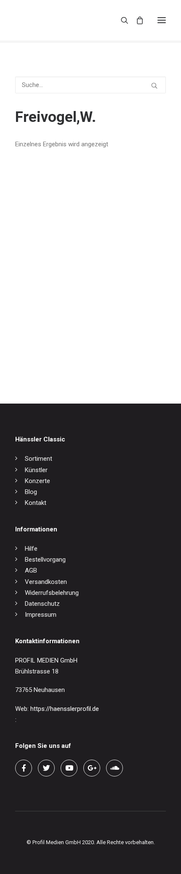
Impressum (40, 614)
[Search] (120, 20)
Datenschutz (42, 603)
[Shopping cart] (136, 20)
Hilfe (31, 548)
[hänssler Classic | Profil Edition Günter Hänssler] (50, 20)
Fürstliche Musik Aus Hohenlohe (59, 357)
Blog (31, 492)
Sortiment (38, 458)
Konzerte (37, 481)
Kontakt (35, 503)
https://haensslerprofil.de (64, 709)
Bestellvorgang (45, 559)
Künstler (36, 470)
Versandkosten (46, 582)
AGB (31, 570)
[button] (161, 20)
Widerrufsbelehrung (52, 593)
